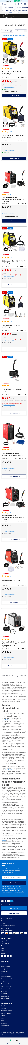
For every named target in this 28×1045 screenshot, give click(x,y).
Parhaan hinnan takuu (9, 87)
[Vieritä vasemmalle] (1, 16)
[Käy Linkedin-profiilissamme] (8, 956)
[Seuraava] (17, 675)
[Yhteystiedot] (18, 4)
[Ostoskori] (24, 4)
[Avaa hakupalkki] (15, 4)
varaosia (4, 840)
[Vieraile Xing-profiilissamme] (11, 956)
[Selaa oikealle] (26, 16)
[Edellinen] (12, 675)
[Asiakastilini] (21, 4)
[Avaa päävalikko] (2, 4)
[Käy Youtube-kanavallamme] (2, 956)
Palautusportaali (14, 913)
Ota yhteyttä (14, 908)
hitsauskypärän (9, 770)
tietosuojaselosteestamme (10, 890)
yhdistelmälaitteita (6, 720)
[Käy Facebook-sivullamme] (5, 956)
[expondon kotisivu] (3, 35)
